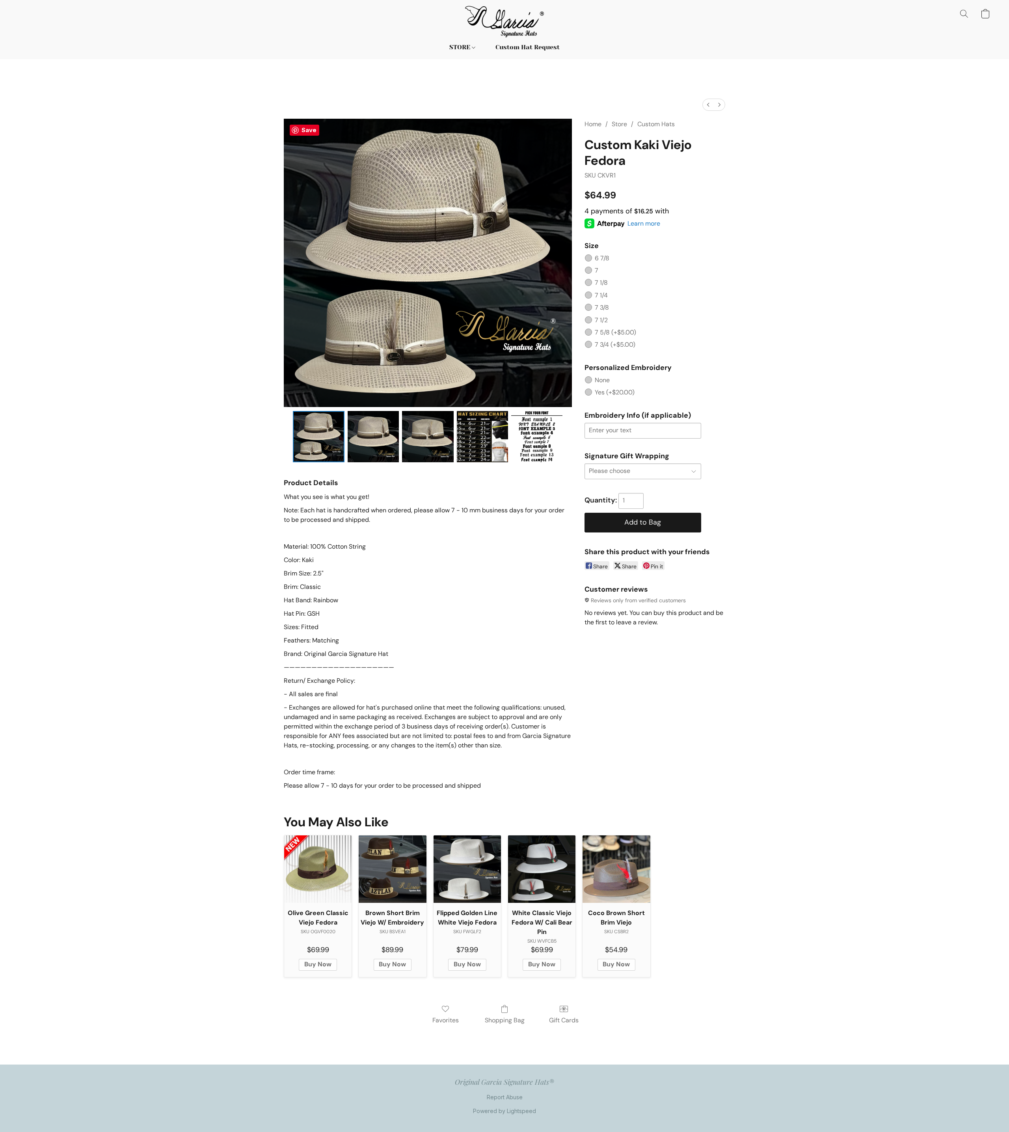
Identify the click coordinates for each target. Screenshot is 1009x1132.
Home (593, 124)
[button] (504, 21)
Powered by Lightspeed (504, 1111)
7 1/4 (601, 295)
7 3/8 (602, 307)
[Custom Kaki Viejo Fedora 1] (373, 436)
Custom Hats (656, 124)
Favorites (445, 1020)
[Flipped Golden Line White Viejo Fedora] (467, 869)
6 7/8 (602, 258)
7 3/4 (615, 344)
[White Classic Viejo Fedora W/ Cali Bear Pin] (541, 869)
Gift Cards (564, 1020)
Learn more (643, 223)
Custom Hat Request (527, 47)
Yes (615, 392)
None (602, 380)
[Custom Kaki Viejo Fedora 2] (427, 436)
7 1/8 (601, 282)
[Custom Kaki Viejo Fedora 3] (482, 436)
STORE (460, 47)
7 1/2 (601, 320)
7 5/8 (615, 332)
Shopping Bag (505, 1020)
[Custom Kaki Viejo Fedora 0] (318, 436)
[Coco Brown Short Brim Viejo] (616, 869)
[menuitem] (708, 104)
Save (309, 130)
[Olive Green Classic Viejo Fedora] (318, 869)
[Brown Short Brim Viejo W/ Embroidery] (392, 869)
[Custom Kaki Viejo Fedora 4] (536, 436)
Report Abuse (505, 1097)
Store (619, 124)
